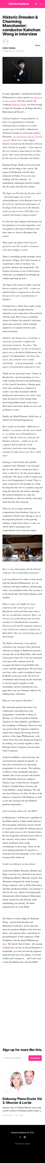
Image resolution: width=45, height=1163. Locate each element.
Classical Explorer (19, 1132)
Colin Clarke (8, 48)
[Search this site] (36, 4)
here (4, 943)
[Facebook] (25, 1137)
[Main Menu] (41, 4)
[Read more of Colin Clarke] (5, 42)
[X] (20, 1137)
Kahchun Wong (19, 104)
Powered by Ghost (22, 1144)
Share (37, 45)
